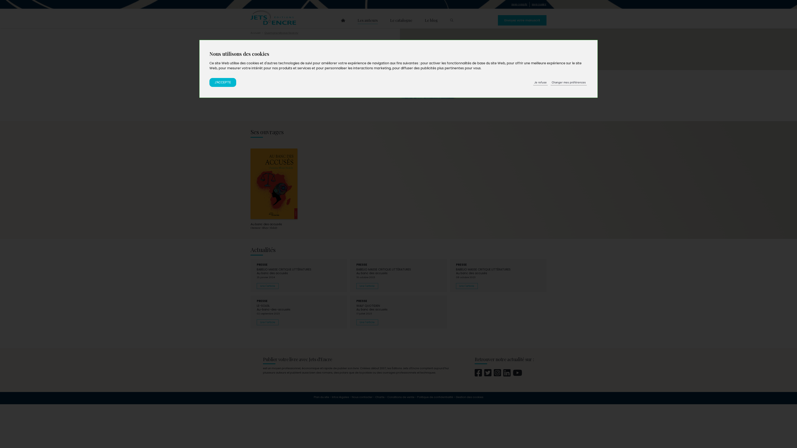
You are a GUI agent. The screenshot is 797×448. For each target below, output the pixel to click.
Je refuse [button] (540, 82)
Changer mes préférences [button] (569, 82)
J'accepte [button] (223, 82)
